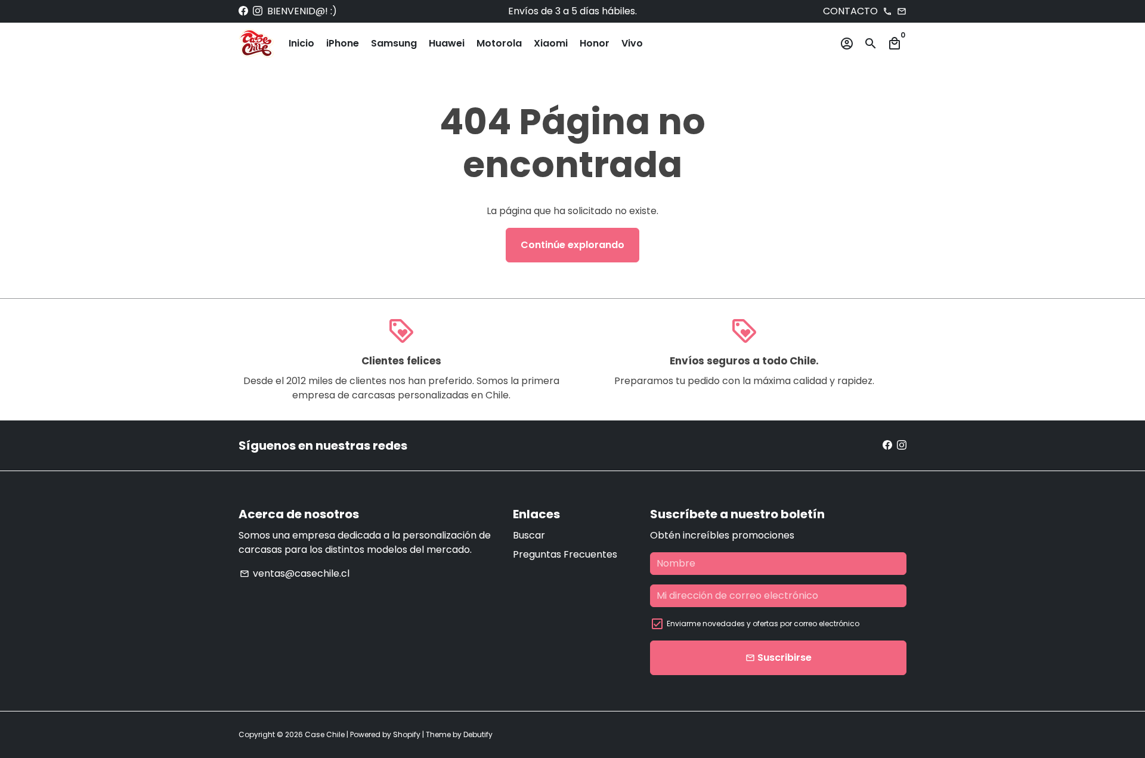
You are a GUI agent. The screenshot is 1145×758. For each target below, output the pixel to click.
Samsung (394, 43)
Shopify (406, 734)
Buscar (529, 535)
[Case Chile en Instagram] (257, 11)
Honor (594, 43)
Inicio (301, 43)
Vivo (632, 43)
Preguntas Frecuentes (565, 554)
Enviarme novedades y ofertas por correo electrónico (763, 623)
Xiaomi (551, 43)
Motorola (499, 43)
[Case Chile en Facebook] (243, 11)
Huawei (447, 43)
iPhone (342, 43)
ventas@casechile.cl (294, 573)
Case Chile (325, 734)
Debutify (478, 734)
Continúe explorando (572, 245)
